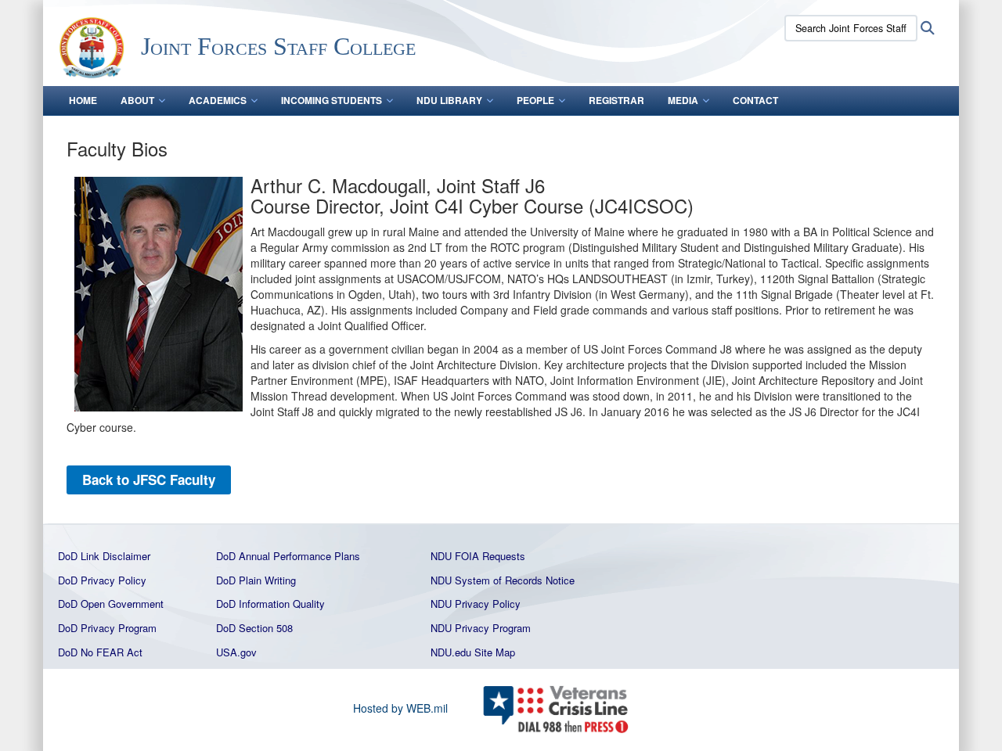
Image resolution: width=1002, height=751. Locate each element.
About (137, 100)
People (535, 100)
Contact (755, 100)
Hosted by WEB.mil (400, 708)
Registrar (616, 100)
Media (683, 100)
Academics (218, 100)
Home (83, 100)
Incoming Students (331, 100)
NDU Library (449, 100)
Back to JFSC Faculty (148, 479)
